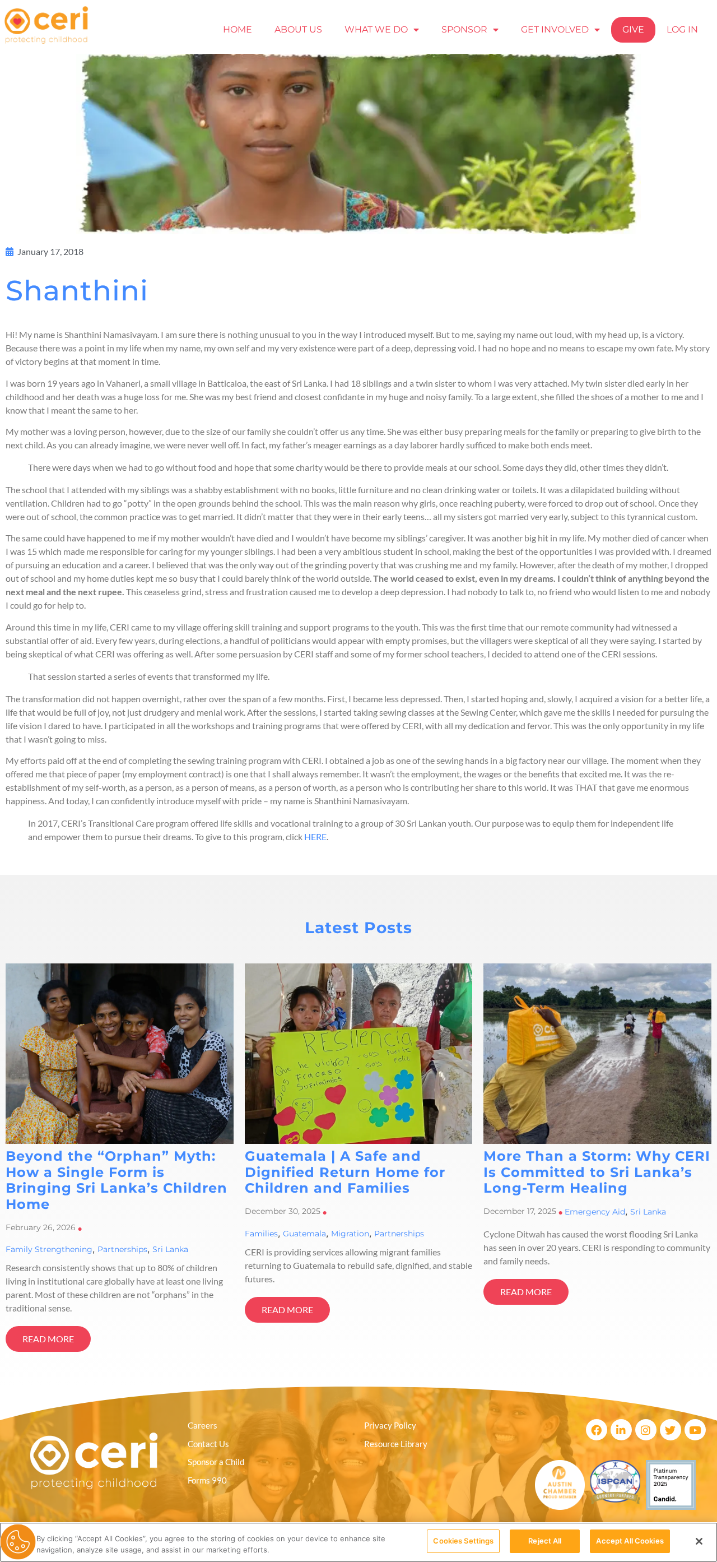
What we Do (376, 29)
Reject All (544, 1540)
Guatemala (304, 1234)
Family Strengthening (49, 1249)
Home (237, 29)
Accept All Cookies (629, 1540)
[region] (358, 1542)
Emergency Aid (595, 1212)
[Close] (699, 1541)
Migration (350, 1234)
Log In (682, 29)
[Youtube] (695, 1429)
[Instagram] (646, 1429)
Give (633, 29)
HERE (315, 836)
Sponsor (464, 29)
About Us (298, 29)
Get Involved (555, 29)
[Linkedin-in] (621, 1429)
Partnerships (122, 1249)
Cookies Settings (463, 1540)
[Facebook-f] (596, 1429)
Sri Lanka (170, 1249)
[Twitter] (670, 1429)
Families (261, 1234)
